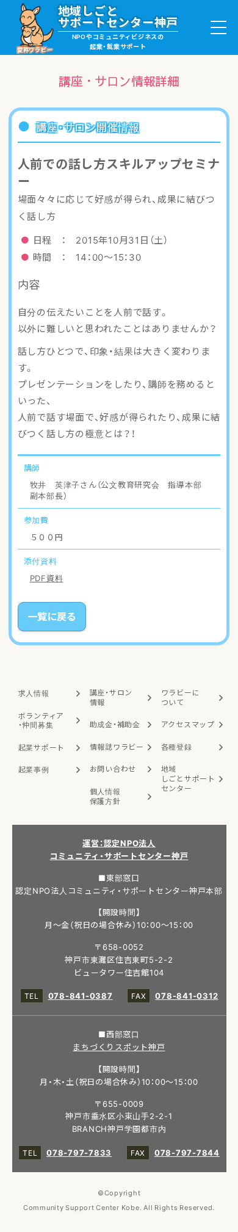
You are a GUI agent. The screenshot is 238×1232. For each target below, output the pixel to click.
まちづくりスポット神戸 (119, 1047)
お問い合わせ (113, 768)
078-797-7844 (187, 1152)
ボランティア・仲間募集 (41, 720)
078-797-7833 (79, 1152)
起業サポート (41, 747)
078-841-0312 (186, 995)
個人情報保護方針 (105, 796)
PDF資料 (46, 578)
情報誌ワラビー (117, 746)
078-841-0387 (80, 995)
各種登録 (176, 746)
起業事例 (33, 769)
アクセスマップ (188, 724)
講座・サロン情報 (111, 697)
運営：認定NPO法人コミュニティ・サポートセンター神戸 (119, 849)
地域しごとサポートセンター (188, 778)
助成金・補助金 (115, 724)
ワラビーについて (180, 697)
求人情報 (33, 692)
